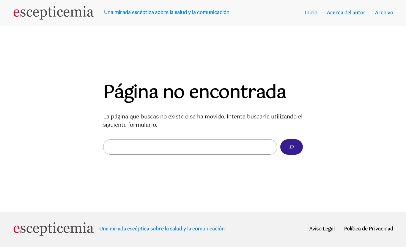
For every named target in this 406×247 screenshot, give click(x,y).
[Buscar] (291, 147)
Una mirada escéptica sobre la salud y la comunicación (166, 13)
